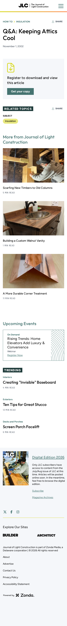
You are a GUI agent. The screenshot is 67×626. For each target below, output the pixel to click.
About (6, 557)
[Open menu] (60, 6)
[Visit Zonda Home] (19, 595)
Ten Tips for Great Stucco (24, 404)
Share (59, 21)
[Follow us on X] (5, 512)
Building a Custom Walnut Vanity (24, 240)
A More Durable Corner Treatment (25, 293)
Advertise (8, 563)
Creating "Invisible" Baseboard (29, 382)
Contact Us (9, 570)
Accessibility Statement (16, 584)
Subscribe (38, 490)
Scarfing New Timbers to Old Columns (27, 188)
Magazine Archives (42, 497)
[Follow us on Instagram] (18, 512)
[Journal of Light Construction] (33, 6)
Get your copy (20, 91)
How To (8, 21)
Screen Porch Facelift (21, 426)
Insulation (23, 21)
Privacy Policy (10, 577)
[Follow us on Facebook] (11, 512)
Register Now (15, 355)
